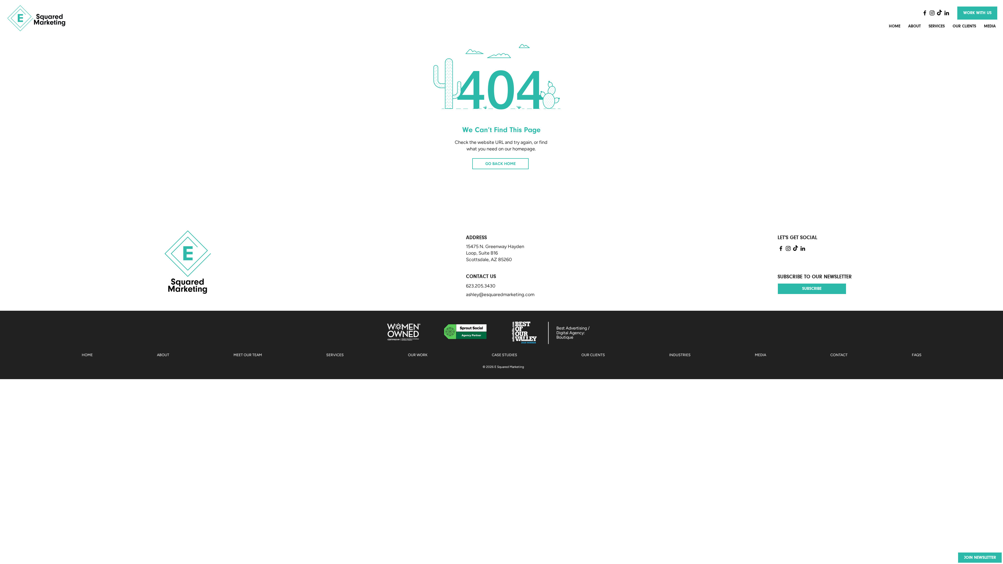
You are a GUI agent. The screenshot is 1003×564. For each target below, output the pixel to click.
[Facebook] (925, 13)
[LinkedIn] (946, 13)
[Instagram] (932, 13)
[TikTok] (939, 13)
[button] (980, 558)
